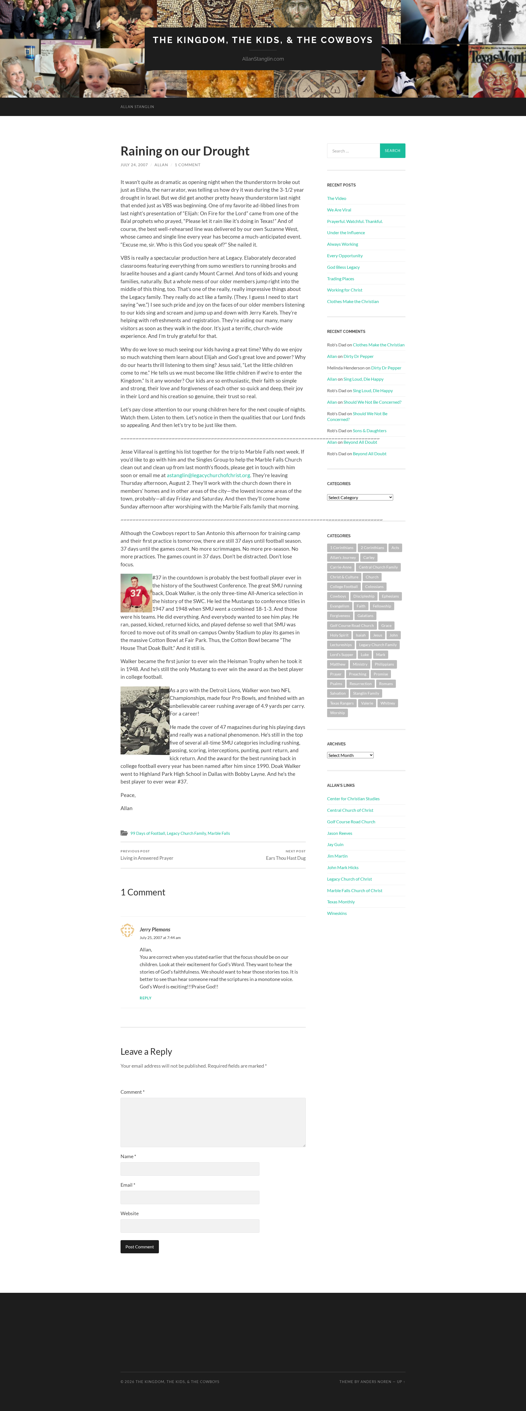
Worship (337, 712)
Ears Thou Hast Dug (286, 855)
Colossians (374, 586)
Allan (161, 164)
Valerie (367, 703)
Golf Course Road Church (352, 625)
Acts (395, 547)
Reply (146, 998)
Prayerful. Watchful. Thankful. (355, 221)
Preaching (357, 674)
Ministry (360, 664)
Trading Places (340, 278)
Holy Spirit (339, 635)
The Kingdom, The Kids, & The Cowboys (263, 40)
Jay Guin (335, 844)
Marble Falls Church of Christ (354, 890)
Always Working (342, 244)
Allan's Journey (343, 557)
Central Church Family (378, 567)
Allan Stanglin (137, 106)
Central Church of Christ (350, 810)
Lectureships (341, 644)
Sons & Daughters (370, 430)
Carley (369, 557)
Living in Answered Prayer (147, 855)
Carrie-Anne (340, 567)
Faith (361, 606)
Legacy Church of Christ (349, 878)
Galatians (365, 615)
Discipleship (364, 596)
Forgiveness (340, 615)
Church (372, 577)
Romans (386, 683)
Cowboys (338, 596)
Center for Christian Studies (353, 798)
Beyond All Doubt (360, 442)
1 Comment (188, 164)
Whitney (388, 703)
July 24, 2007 (134, 164)
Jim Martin (337, 855)
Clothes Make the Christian (353, 301)
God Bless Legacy (343, 267)
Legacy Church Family (186, 833)
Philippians (384, 664)
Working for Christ (344, 289)
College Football (344, 586)
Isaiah (361, 635)
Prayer (336, 674)
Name (128, 1156)
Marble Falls (219, 833)
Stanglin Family (366, 693)
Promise (381, 674)
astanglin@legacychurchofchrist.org (208, 475)
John (394, 635)
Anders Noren (376, 1381)
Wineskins (337, 913)
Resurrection (361, 683)
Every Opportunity (345, 255)
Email (128, 1185)
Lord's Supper (341, 654)
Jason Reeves (339, 833)
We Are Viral (339, 209)
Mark (380, 654)
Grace (386, 625)
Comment (133, 1092)
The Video (336, 198)
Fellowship (382, 606)
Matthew (337, 664)
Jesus (377, 635)
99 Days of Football (147, 833)
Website (130, 1213)
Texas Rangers (342, 703)
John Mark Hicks (343, 867)
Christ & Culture (344, 577)
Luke (365, 654)
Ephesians (390, 596)
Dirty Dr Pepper (359, 356)
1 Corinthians (341, 547)
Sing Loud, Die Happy (364, 378)
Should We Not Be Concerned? (372, 402)
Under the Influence (346, 232)
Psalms (336, 683)
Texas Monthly (341, 901)
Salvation (338, 693)
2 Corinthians (372, 547)
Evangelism (339, 606)
